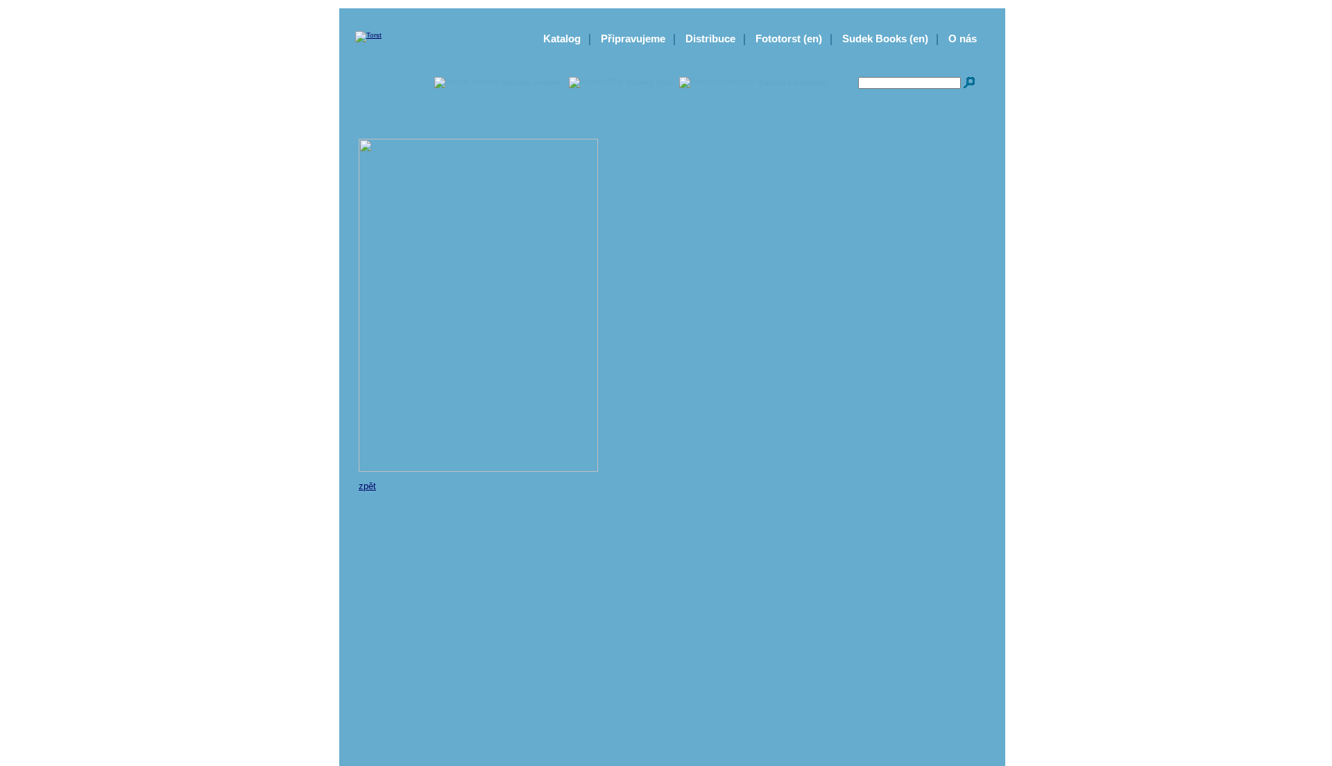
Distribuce (710, 38)
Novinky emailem (532, 82)
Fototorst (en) (788, 38)
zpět (367, 486)
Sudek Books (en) (885, 38)
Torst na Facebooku (792, 82)
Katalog (562, 38)
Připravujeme (633, 38)
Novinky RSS (648, 82)
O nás (962, 38)
